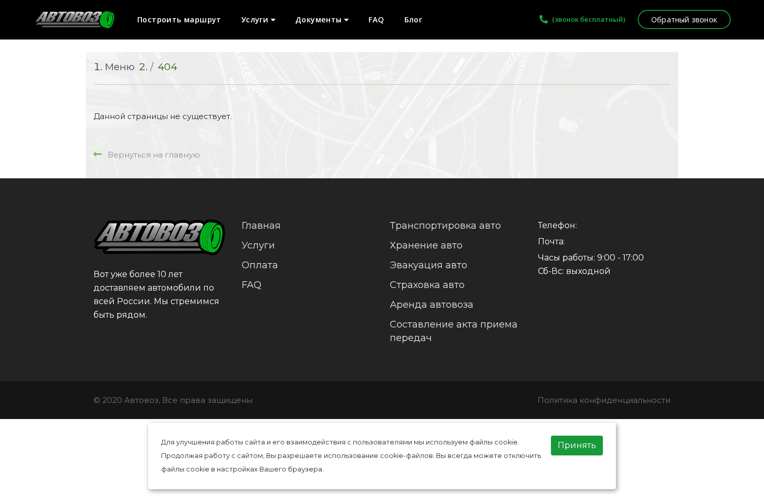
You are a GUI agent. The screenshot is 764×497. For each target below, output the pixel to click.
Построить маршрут (179, 19)
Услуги (256, 19)
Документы (319, 19)
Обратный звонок (684, 19)
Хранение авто (426, 245)
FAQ (376, 19)
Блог (413, 19)
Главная (261, 225)
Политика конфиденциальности (603, 400)
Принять (577, 445)
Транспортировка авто (445, 225)
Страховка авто (427, 285)
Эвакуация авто (428, 265)
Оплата (260, 265)
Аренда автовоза (431, 304)
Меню (120, 67)
